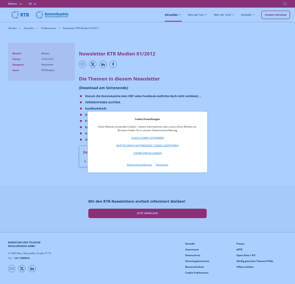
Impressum (162, 164)
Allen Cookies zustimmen (147, 138)
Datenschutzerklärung (139, 164)
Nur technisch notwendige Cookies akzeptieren (147, 145)
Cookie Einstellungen (147, 153)
